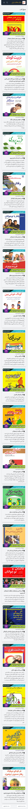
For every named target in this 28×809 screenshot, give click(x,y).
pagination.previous (21, 806)
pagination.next (6, 806)
